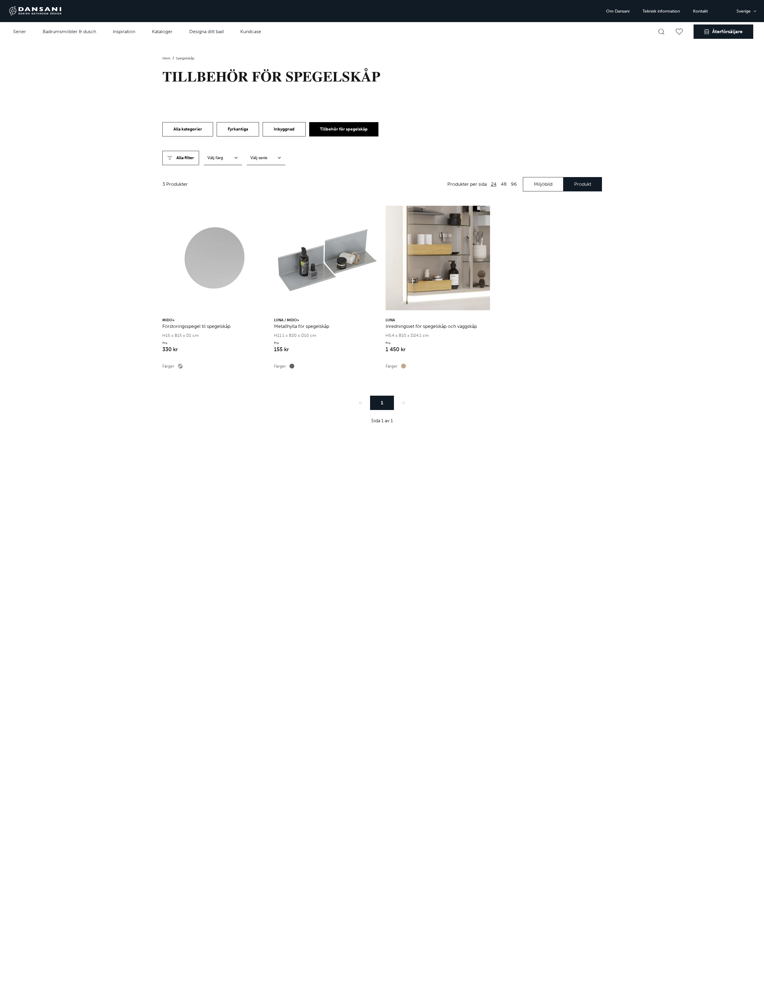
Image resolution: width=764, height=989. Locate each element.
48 (504, 184)
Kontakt (700, 11)
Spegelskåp (185, 58)
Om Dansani (617, 11)
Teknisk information (661, 11)
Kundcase (250, 31)
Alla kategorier (187, 129)
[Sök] (661, 31)
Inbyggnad (284, 129)
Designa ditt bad (206, 31)
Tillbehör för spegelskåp (344, 129)
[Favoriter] (679, 31)
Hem (166, 58)
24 (494, 184)
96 (514, 184)
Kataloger (162, 31)
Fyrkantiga (238, 129)
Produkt (582, 184)
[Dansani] (35, 11)
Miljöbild (543, 184)
